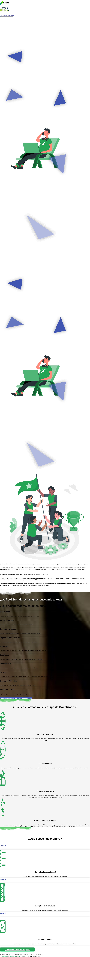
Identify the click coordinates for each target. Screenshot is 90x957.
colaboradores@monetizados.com (11, 956)
